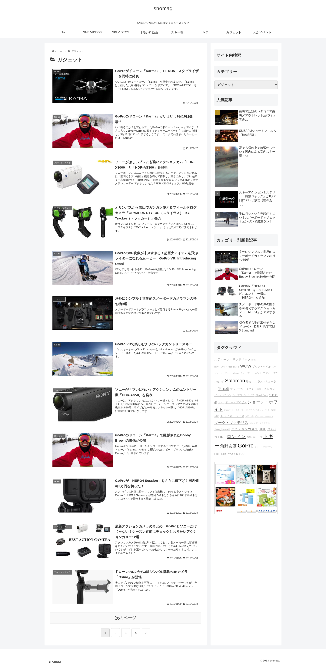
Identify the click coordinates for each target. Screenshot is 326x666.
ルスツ (221, 402)
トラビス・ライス (232, 416)
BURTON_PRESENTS (226, 366)
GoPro (246, 445)
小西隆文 (259, 389)
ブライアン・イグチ (242, 389)
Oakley (227, 410)
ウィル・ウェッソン (263, 447)
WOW (245, 366)
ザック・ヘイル (261, 366)
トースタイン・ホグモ (241, 410)
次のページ (125, 617)
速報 (253, 360)
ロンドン (236, 436)
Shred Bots (261, 395)
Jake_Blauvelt (222, 429)
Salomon (235, 381)
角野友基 (228, 446)
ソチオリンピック (261, 410)
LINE (222, 437)
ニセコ (268, 389)
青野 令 (249, 416)
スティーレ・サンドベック (232, 359)
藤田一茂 (257, 437)
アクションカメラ (244, 429)
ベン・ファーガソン (251, 373)
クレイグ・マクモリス (259, 423)
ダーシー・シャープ (263, 416)
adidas (235, 373)
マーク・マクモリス (231, 422)
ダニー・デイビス (236, 402)
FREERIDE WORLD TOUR (230, 453)
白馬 (249, 437)
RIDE (262, 429)
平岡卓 (223, 389)
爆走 (248, 381)
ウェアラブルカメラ (243, 395)
